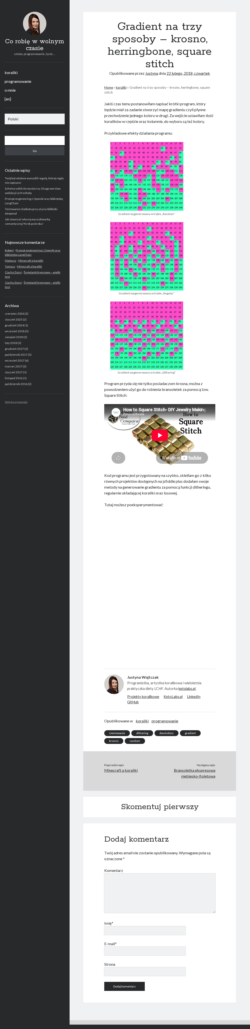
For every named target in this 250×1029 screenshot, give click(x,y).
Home (108, 87)
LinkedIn (193, 696)
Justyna (151, 73)
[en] (8, 98)
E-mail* (110, 943)
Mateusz (10, 260)
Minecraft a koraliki (30, 260)
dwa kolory (166, 733)
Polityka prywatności (16, 401)
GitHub (133, 702)
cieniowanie (117, 733)
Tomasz (10, 266)
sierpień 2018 (14, 337)
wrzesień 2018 (14, 331)
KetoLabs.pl (173, 696)
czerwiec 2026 (14, 313)
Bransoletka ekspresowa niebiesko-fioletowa (194, 773)
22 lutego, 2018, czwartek (188, 73)
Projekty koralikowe (143, 696)
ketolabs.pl (187, 688)
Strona (109, 964)
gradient (190, 733)
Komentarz (113, 870)
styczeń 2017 (13, 372)
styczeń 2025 (13, 319)
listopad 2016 (13, 378)
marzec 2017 (13, 366)
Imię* (108, 923)
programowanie (18, 81)
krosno (113, 741)
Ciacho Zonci (13, 272)
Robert (9, 250)
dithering (142, 733)
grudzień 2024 (14, 325)
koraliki (11, 72)
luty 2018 (11, 343)
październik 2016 (16, 384)
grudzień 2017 (14, 349)
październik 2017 (16, 354)
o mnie (10, 90)
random (135, 741)
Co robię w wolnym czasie (34, 45)
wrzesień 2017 (14, 360)
